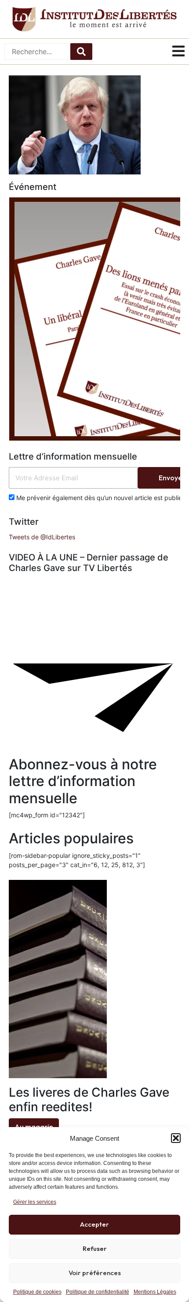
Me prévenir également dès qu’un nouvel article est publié (98, 497)
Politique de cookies (37, 1292)
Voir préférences (95, 1273)
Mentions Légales (155, 1292)
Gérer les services (34, 1202)
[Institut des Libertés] (94, 19)
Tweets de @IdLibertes (42, 537)
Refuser (95, 1248)
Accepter (94, 1224)
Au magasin (34, 1126)
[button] (175, 1138)
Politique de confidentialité (97, 1292)
